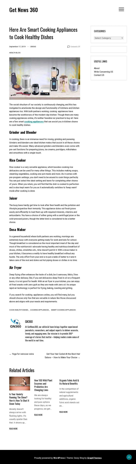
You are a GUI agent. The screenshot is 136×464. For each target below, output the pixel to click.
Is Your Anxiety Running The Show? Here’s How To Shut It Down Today (19, 399)
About (96, 68)
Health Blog (14, 53)
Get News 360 (23, 10)
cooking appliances (34, 121)
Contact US (99, 75)
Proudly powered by (49, 458)
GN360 (33, 46)
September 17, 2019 (17, 46)
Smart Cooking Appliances (63, 310)
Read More (13, 428)
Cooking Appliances (39, 310)
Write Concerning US (103, 72)
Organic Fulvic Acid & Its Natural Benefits (69, 381)
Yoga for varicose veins (23, 354)
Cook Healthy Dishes (18, 310)
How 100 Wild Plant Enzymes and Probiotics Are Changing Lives (43, 385)
